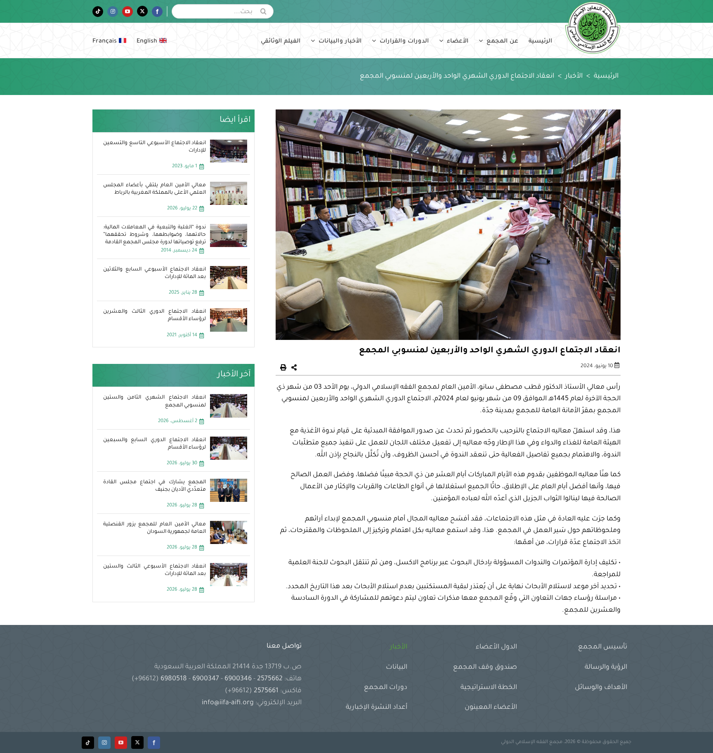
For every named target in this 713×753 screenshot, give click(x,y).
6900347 (206, 679)
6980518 (174, 679)
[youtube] (121, 742)
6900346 (238, 679)
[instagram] (104, 742)
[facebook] (154, 742)
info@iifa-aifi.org (228, 703)
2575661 (266, 691)
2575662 (269, 679)
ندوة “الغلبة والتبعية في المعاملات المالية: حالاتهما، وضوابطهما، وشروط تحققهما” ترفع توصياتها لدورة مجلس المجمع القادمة (154, 235)
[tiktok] (88, 742)
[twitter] (137, 742)
